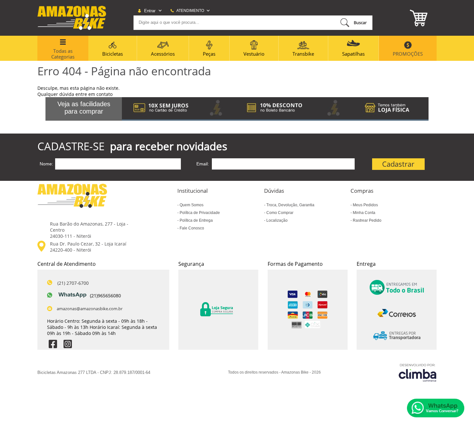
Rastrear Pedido (366, 220)
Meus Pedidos (365, 205)
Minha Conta (363, 212)
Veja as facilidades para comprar (83, 107)
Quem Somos (191, 205)
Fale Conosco (191, 228)
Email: (202, 163)
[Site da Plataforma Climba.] (418, 372)
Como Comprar (279, 212)
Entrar (149, 10)
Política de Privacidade (199, 212)
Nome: (46, 163)
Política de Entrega (196, 220)
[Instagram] (68, 345)
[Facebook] (53, 345)
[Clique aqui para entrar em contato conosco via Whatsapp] (435, 408)
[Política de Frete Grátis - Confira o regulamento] (275, 109)
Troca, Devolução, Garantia (289, 205)
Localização (276, 220)
